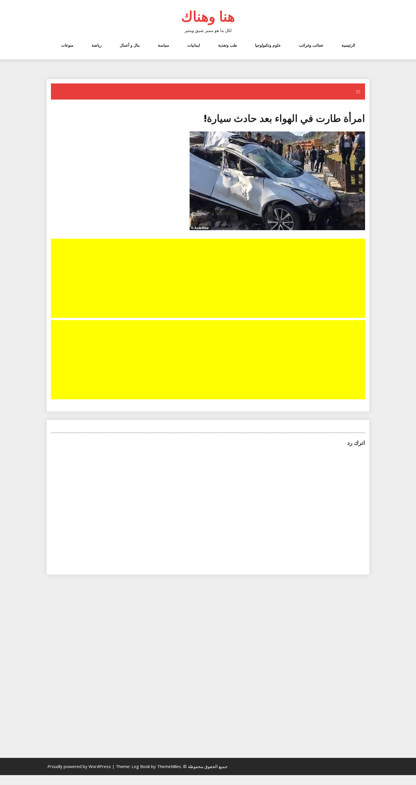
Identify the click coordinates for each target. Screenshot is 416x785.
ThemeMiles (169, 766)
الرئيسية (348, 45)
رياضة (97, 45)
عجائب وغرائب (311, 45)
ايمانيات (193, 45)
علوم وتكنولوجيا (268, 45)
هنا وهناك (208, 16)
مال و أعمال (130, 45)
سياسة (163, 45)
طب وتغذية (227, 45)
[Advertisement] (207, 278)
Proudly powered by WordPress (80, 766)
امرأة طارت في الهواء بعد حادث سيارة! (284, 118)
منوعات (67, 45)
